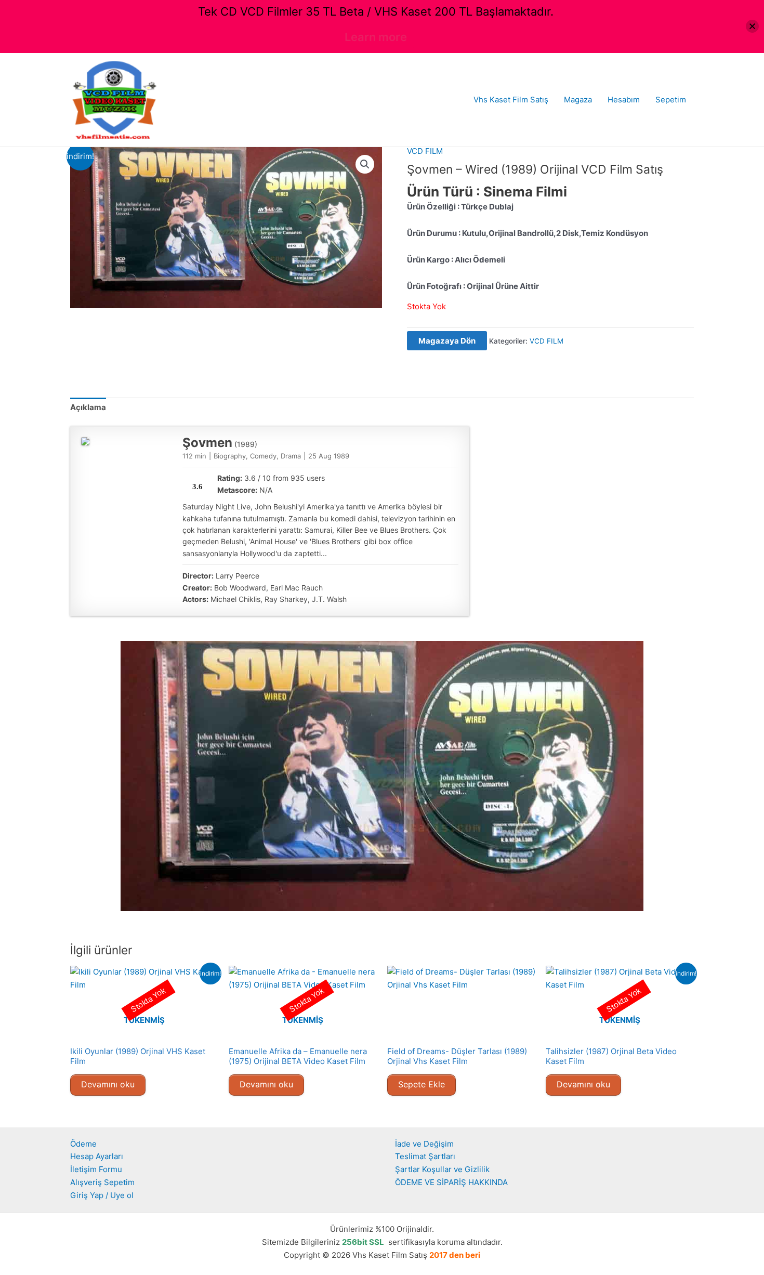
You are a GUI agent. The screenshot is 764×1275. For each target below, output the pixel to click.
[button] (364, 164)
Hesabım (624, 99)
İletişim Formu (96, 1169)
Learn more (376, 37)
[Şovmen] (85, 441)
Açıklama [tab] (88, 407)
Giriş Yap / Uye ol (102, 1195)
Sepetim (670, 99)
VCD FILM (425, 151)
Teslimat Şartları (425, 1156)
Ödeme (83, 1144)
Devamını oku (108, 1084)
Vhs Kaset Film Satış (510, 99)
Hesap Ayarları (96, 1156)
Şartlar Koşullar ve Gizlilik (442, 1169)
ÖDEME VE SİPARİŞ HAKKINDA (451, 1182)
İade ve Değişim (424, 1144)
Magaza (578, 99)
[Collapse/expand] (752, 26)
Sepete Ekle (421, 1084)
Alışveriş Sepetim (102, 1182)
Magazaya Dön (447, 341)
